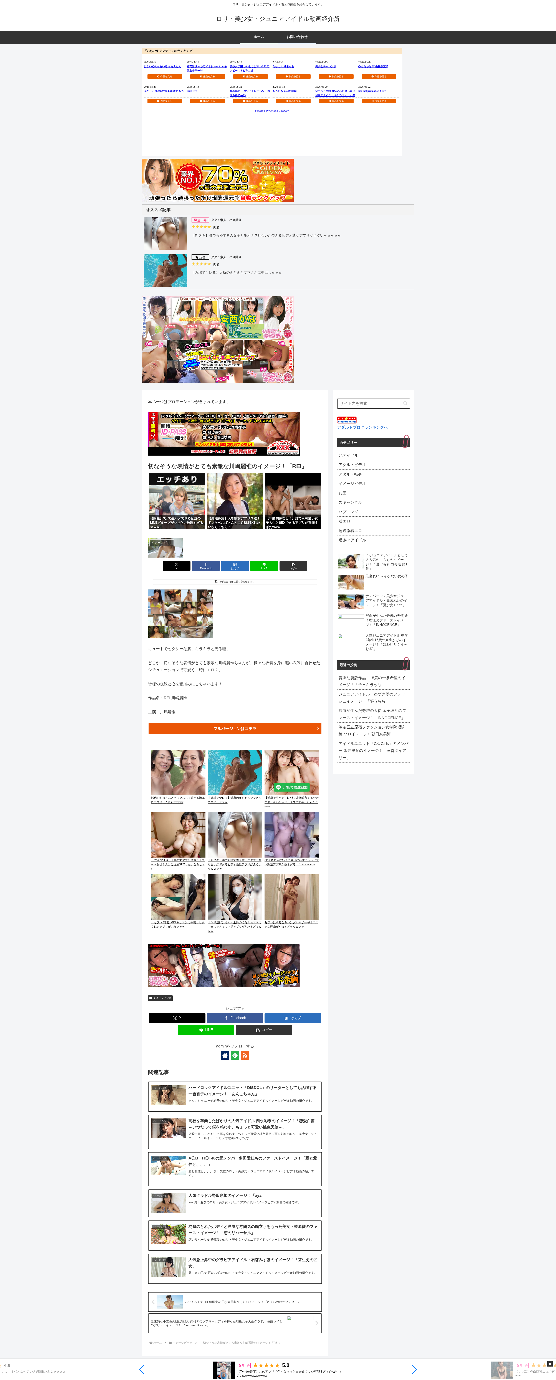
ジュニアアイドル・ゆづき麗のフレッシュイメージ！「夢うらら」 (372, 697)
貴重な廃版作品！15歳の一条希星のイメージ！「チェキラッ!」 (372, 681)
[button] (142, 1369)
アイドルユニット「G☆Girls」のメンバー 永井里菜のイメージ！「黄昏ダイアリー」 (373, 750)
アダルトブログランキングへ (362, 427)
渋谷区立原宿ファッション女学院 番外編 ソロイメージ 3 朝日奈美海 (372, 730)
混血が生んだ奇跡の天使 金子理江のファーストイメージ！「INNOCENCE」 (372, 714)
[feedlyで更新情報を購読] (235, 1055)
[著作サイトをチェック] (225, 1055)
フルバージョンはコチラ (234, 728)
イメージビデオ (162, 998)
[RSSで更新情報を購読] (245, 1055)
